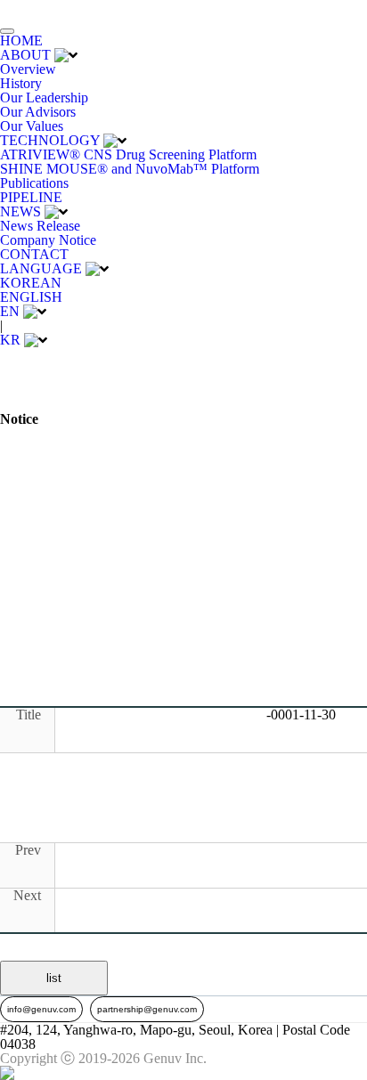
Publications (34, 183)
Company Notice (48, 240)
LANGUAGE (41, 268)
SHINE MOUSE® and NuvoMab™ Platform (129, 168)
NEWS (20, 211)
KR (10, 339)
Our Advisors (38, 111)
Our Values (31, 126)
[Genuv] (43, 8)
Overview (28, 69)
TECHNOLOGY (50, 140)
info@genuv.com (41, 1009)
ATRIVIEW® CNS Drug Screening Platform (128, 154)
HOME (21, 40)
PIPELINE (31, 197)
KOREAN (30, 282)
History (21, 83)
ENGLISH (31, 297)
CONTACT (34, 254)
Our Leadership (44, 97)
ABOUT (25, 54)
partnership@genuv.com (147, 1009)
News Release (40, 225)
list (53, 978)
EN (10, 311)
